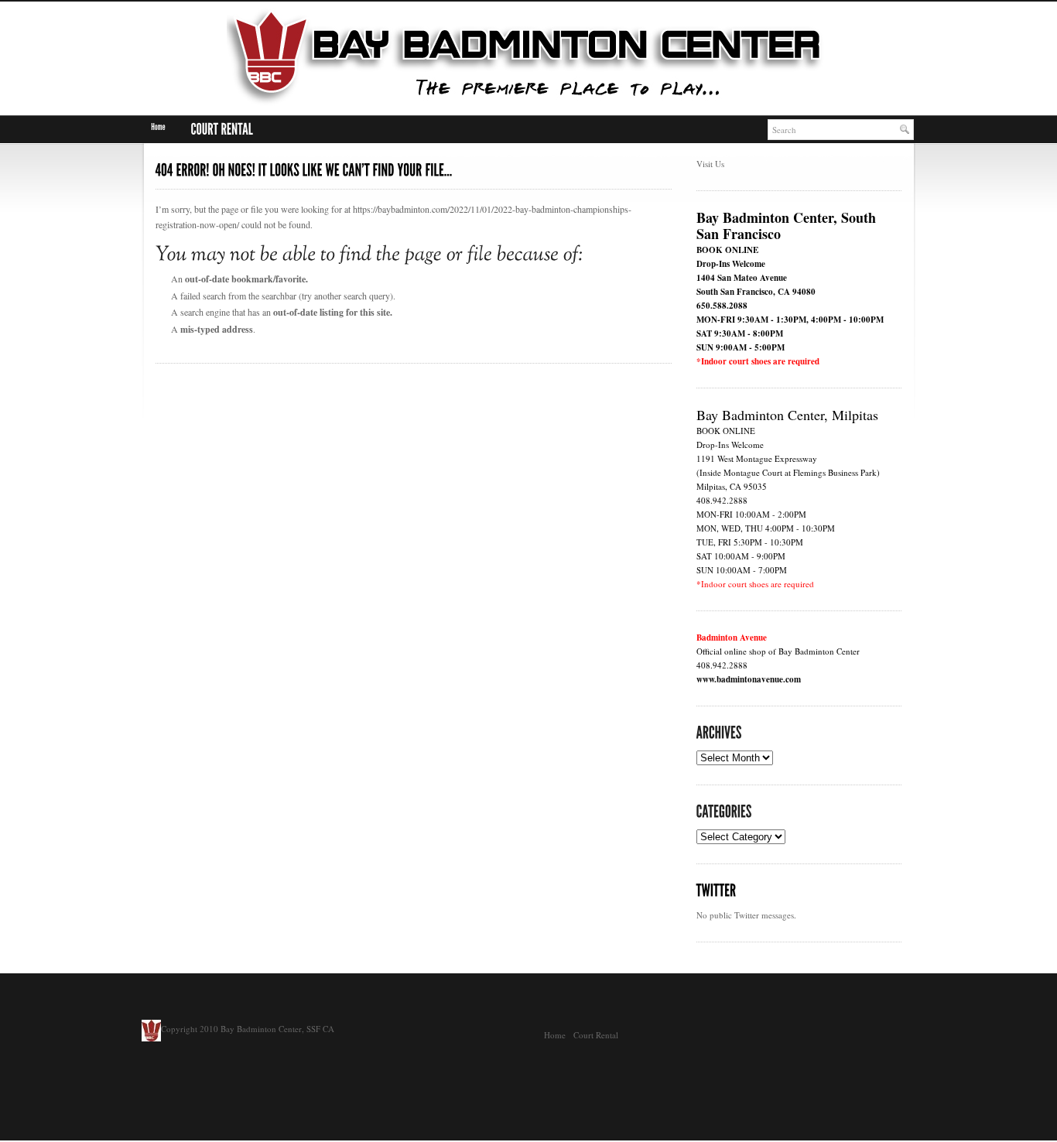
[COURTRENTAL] (222, 129)
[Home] (158, 126)
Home (555, 1035)
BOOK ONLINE (727, 250)
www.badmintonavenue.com (748, 679)
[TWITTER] (716, 891)
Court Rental (595, 1035)
